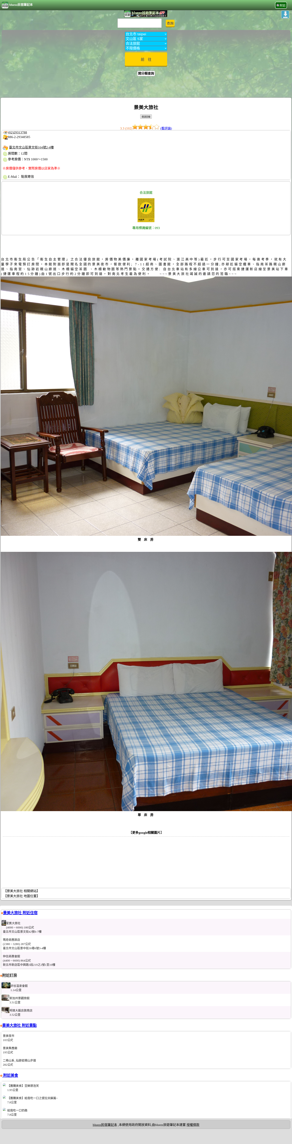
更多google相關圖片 (146, 832)
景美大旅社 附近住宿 (20, 913)
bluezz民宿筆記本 (21, 4)
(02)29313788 (17, 132)
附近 (283, 5)
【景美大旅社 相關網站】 (22, 891)
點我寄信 (27, 176)
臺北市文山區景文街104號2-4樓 (31, 147)
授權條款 (193, 1125)
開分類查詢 (146, 73)
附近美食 (10, 1075)
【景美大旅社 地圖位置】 (22, 896)
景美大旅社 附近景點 (19, 1025)
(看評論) (166, 128)
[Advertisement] (146, 87)
